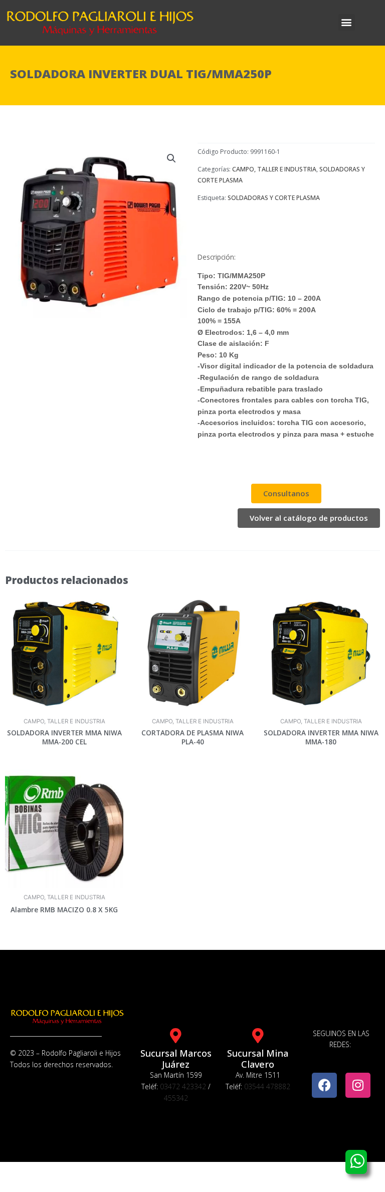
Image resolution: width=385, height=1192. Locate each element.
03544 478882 (267, 1086)
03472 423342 (183, 1086)
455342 (176, 1098)
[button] (346, 22)
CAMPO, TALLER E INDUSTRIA (274, 169)
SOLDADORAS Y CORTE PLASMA (274, 197)
